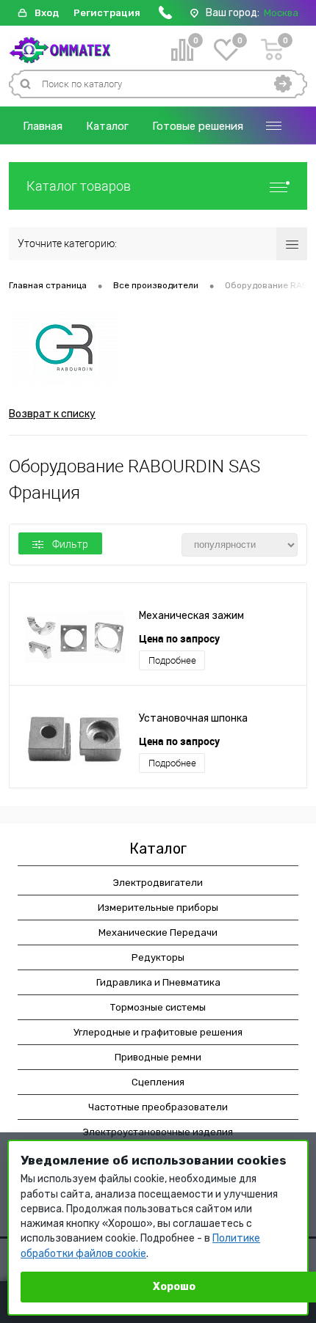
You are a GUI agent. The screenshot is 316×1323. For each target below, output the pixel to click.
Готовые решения (197, 126)
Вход (47, 12)
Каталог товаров (78, 186)
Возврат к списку (52, 414)
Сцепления (158, 1082)
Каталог (107, 126)
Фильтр (70, 544)
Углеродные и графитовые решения (158, 1032)
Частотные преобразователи (158, 1107)
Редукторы (158, 957)
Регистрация (106, 12)
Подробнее (172, 660)
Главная (42, 126)
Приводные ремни (158, 1057)
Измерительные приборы (158, 907)
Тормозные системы (158, 1007)
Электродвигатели (158, 882)
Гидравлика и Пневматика (158, 982)
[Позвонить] (165, 16)
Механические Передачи (158, 932)
